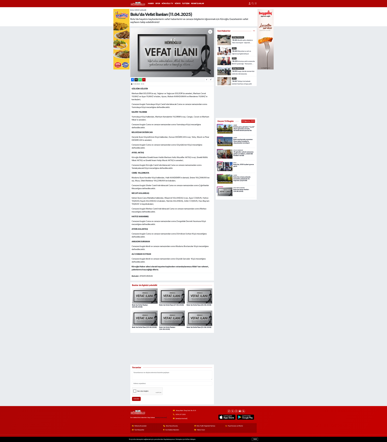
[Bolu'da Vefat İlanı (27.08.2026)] (172, 296)
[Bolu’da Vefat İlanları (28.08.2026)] (145, 296)
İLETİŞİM (185, 3)
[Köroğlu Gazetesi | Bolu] (137, 3)
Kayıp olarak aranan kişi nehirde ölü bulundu (243, 72)
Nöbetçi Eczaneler (141, 426)
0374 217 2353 (181, 414)
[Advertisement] (172, 349)
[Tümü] (254, 31)
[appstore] (227, 417)
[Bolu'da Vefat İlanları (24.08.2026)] (172, 318)
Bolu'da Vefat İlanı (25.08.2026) (144, 327)
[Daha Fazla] (144, 79)
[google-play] (245, 417)
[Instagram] (236, 411)
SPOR (157, 3)
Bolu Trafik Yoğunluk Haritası (206, 426)
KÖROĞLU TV (167, 3)
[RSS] (243, 411)
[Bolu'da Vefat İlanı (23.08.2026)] (199, 318)
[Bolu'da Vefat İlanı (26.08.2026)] (199, 296)
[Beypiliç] (265, 39)
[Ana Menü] (256, 3)
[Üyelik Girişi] (250, 3)
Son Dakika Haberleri (172, 430)
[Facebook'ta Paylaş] (132, 79)
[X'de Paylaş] (136, 79)
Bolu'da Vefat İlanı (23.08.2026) (199, 327)
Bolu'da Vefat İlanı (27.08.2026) (171, 305)
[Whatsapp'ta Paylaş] (140, 79)
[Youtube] (239, 411)
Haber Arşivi (201, 430)
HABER (151, 3)
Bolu (234, 48)
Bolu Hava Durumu (172, 426)
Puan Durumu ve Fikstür (235, 426)
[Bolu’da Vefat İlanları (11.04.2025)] (172, 52)
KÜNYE (178, 3)
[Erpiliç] (121, 39)
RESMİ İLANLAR (197, 3)
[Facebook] (229, 411)
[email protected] (161, 417)
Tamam (255, 439)
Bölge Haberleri (238, 37)
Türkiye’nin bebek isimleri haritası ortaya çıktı (242, 82)
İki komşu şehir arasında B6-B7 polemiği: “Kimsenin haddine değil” (243, 62)
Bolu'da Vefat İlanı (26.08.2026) (199, 305)
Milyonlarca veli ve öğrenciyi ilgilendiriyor (241, 52)
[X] (232, 411)
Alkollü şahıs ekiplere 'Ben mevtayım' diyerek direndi (242, 41)
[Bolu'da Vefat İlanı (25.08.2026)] (145, 318)
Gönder (136, 399)
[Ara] (253, 3)
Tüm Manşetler (139, 430)
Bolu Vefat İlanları (138, 10)
